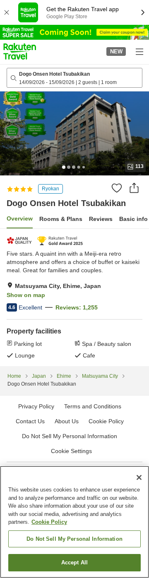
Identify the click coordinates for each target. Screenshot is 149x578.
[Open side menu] (139, 51)
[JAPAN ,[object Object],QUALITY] (20, 241)
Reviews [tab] (101, 219)
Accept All (74, 562)
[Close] (139, 477)
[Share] (134, 188)
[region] (74, 522)
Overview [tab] (20, 218)
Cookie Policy (49, 522)
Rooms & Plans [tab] (60, 219)
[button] (19, 51)
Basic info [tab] (133, 219)
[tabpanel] (74, 297)
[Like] (117, 188)
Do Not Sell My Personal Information (74, 539)
